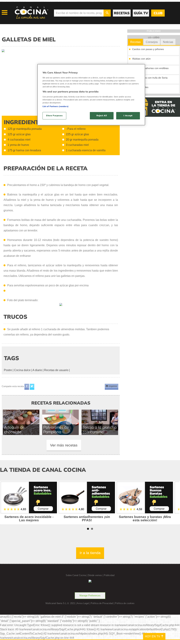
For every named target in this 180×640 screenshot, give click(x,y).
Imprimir (112, 386)
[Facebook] (26, 387)
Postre (8, 370)
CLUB (158, 13)
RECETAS (122, 13)
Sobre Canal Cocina (76, 575)
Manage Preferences (90, 595)
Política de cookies (124, 603)
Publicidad (109, 575)
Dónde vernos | (96, 575)
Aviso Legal (83, 603)
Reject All (102, 115)
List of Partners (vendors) (56, 106)
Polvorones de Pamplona (56, 429)
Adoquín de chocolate (14, 429)
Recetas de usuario (56, 370)
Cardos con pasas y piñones (148, 49)
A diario (37, 370)
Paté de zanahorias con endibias (150, 68)
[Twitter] (32, 387)
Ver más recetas (64, 445)
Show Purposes (54, 115)
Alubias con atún (141, 58)
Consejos (152, 42)
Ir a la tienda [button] (90, 553)
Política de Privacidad (102, 603)
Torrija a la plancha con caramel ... (100, 429)
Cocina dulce (22, 370)
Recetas (135, 42)
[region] (91, 94)
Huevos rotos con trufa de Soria (150, 77)
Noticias (168, 42)
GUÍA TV (141, 13)
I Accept (128, 115)
